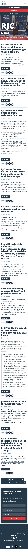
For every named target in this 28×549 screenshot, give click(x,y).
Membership (14, 14)
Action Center (14, 7)
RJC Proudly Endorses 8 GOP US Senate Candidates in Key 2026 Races (14, 331)
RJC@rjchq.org (10, 540)
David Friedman (17, 147)
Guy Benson (8, 136)
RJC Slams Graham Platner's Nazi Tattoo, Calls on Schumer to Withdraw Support (13, 173)
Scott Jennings (17, 133)
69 (20, 482)
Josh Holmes (23, 143)
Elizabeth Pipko (21, 145)
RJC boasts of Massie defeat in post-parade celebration (13, 209)
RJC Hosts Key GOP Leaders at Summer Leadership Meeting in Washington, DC (13, 48)
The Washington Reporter (18, 299)
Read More (5, 68)
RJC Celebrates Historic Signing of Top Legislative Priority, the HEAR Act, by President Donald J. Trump (14, 444)
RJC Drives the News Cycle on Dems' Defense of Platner (12, 113)
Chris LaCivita (14, 134)
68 (16, 482)
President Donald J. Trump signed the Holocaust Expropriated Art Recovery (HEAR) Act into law (12, 462)
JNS (15, 217)
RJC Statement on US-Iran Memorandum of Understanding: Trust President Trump (13, 82)
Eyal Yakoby (13, 138)
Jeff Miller (15, 141)
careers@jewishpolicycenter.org (11, 422)
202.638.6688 (19, 540)
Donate (14, 11)
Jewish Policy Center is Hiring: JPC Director (13, 402)
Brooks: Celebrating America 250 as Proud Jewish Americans (13, 291)
